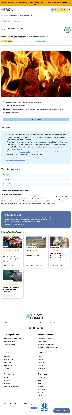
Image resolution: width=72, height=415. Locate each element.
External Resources (11, 15)
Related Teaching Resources (14, 161)
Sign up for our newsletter (11, 386)
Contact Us (41, 368)
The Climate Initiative (18, 36)
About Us (7, 353)
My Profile (7, 380)
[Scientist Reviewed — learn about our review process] (67, 30)
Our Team (7, 356)
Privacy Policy (8, 365)
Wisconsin (41, 398)
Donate (40, 356)
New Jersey (41, 389)
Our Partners (8, 362)
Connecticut (41, 377)
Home (1, 15)
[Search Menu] (52, 10)
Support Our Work (61, 10)
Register (6, 377)
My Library (7, 383)
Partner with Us (42, 362)
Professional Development (46, 338)
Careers (40, 365)
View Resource (36, 119)
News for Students (9, 344)
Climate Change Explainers (46, 344)
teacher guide (25, 152)
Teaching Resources (10, 341)
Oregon (40, 395)
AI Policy (6, 368)
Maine (39, 383)
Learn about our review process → (14, 224)
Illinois (39, 380)
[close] (69, 3)
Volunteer (41, 359)
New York (41, 392)
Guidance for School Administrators (48, 347)
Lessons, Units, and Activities (12, 338)
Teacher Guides (42, 341)
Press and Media (8, 359)
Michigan (40, 386)
